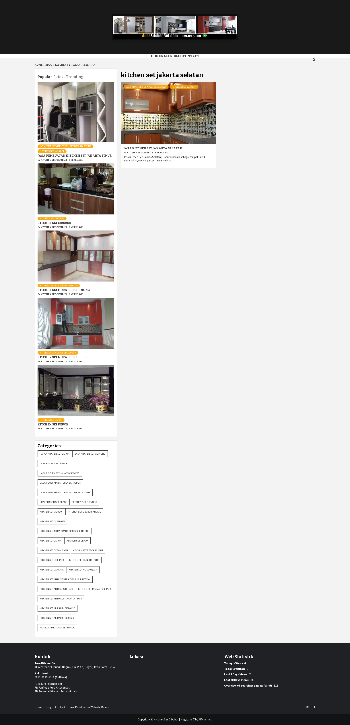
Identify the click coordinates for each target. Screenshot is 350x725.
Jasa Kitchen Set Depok (54, 463)
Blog (178, 56)
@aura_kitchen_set (50, 683)
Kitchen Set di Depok (52, 560)
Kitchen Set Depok (51, 420)
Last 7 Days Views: (236, 674)
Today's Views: (234, 663)
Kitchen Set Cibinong (85, 502)
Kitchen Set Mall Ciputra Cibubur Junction (65, 579)
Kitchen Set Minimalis (64, 691)
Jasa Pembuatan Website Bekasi (89, 707)
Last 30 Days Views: (237, 680)
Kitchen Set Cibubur (140, 152)
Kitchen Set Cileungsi (52, 521)
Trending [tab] (74, 77)
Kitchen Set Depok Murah (88, 550)
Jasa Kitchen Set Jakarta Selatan (146, 87)
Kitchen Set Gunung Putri (84, 560)
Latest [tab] (59, 77)
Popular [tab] (45, 77)
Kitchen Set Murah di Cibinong (59, 285)
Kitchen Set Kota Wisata (83, 569)
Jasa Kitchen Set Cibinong (90, 453)
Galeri (167, 56)
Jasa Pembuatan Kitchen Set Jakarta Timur (65, 146)
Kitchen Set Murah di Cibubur (58, 352)
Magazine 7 (187, 719)
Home (156, 56)
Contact (191, 56)
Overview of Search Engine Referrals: (249, 685)
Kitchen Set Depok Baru (54, 550)
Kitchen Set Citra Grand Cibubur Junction (64, 531)
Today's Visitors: (235, 669)
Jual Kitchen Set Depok (53, 502)
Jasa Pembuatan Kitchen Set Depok (60, 482)
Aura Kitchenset (60, 687)
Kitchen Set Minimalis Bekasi (56, 589)
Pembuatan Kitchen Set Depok (57, 627)
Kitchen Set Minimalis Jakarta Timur (61, 598)
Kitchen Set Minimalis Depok (94, 589)
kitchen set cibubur (52, 218)
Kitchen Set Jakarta (184, 87)
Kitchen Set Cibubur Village (85, 511)
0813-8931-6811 (44, 677)
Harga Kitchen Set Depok (54, 453)
